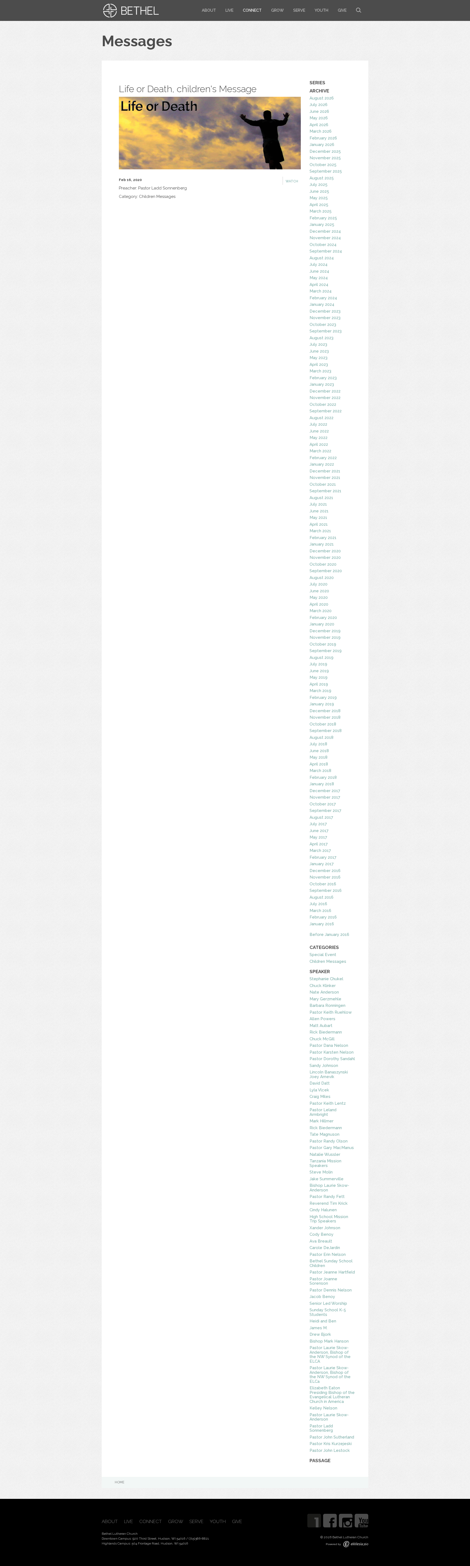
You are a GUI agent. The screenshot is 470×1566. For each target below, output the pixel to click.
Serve (299, 10)
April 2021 (319, 524)
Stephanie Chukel (326, 978)
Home (119, 1482)
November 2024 (325, 237)
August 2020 (322, 577)
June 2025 (319, 191)
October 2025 (323, 164)
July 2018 (318, 744)
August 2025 (322, 178)
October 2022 (323, 404)
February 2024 (323, 297)
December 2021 (325, 471)
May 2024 (319, 277)
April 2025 (319, 204)
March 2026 (321, 131)
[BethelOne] (314, 1520)
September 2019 (326, 650)
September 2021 (325, 490)
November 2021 (325, 477)
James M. (318, 1327)
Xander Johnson (325, 1227)
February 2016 (323, 917)
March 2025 (321, 211)
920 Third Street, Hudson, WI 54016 (158, 1538)
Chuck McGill (322, 1038)
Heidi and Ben (323, 1321)
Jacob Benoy (322, 1296)
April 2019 (319, 684)
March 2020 (321, 610)
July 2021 (318, 504)
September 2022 (326, 411)
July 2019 (318, 664)
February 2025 (323, 218)
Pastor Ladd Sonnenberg (321, 1428)
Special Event (323, 954)
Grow (277, 10)
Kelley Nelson (323, 1408)
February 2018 (323, 777)
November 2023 (325, 317)
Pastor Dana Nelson (329, 1045)
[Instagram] (345, 1520)
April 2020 (319, 604)
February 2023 (323, 377)
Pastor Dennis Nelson (331, 1290)
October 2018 (323, 724)
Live (229, 10)
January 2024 (322, 304)
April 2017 (319, 844)
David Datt (320, 1083)
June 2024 (319, 271)
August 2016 (321, 897)
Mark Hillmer (321, 1121)
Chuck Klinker (323, 985)
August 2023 (321, 337)
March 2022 (320, 451)
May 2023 (318, 357)
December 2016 (325, 870)
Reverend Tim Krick (329, 1203)
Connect (252, 10)
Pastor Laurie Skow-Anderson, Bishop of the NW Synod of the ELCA (330, 1354)
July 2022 (318, 424)
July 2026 (318, 104)
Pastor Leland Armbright (323, 1112)
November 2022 (325, 397)
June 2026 (319, 111)
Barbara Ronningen (327, 1005)
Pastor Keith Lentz (328, 1103)
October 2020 (323, 564)
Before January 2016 (329, 934)
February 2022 (323, 457)
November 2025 (325, 157)
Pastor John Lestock (330, 1450)
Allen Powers (322, 1018)
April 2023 (319, 364)
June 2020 (319, 591)
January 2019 (322, 704)
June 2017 (319, 830)
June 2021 (319, 511)
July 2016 (318, 903)
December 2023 (325, 311)
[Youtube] (361, 1520)
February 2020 (323, 617)
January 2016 (322, 923)
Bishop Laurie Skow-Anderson (329, 1188)
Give (342, 10)
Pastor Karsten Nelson (332, 1052)
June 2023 (319, 351)
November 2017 (325, 797)
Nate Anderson (324, 992)
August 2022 (321, 417)
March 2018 (320, 770)
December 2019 (325, 630)
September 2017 (325, 810)
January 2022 (322, 464)
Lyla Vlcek (319, 1090)
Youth (321, 10)
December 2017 (325, 790)
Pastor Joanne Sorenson (323, 1281)
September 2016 (326, 890)
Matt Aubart (321, 1025)
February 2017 (323, 857)
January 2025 (322, 224)
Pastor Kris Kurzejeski (331, 1443)
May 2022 (318, 437)
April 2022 (319, 444)
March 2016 (320, 910)
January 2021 (322, 544)
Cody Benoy (321, 1234)
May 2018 (318, 757)
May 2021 (318, 517)
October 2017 (323, 804)
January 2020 (322, 624)
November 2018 (325, 717)
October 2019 (323, 644)
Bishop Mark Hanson (329, 1341)
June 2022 (319, 431)
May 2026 (319, 118)
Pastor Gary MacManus (332, 1147)
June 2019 (319, 670)
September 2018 (326, 730)
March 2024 (321, 291)
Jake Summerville (327, 1178)
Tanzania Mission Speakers (325, 1163)
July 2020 (318, 584)
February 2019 (323, 697)
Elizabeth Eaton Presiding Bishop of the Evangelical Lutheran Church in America (332, 1395)
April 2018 (319, 764)
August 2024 (322, 258)
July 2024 (318, 264)
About (209, 10)
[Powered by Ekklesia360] (355, 1544)
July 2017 (318, 823)
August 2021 (321, 497)
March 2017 (320, 850)
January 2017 (322, 863)
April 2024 (319, 284)
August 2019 (321, 657)
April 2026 (319, 124)
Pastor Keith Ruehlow (331, 1012)
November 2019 (325, 637)
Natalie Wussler (325, 1154)
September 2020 (326, 570)
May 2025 (319, 197)
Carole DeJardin (325, 1247)
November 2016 (325, 877)
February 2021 (323, 537)
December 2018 (325, 710)
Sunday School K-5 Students (328, 1312)
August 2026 (322, 98)
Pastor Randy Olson (329, 1141)
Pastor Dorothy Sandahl (332, 1058)
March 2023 (320, 371)
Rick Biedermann (326, 1032)
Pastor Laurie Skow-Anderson (329, 1417)
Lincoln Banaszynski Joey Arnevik (329, 1074)
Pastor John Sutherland (332, 1437)
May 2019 (318, 677)
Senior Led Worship (328, 1303)
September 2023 (326, 331)
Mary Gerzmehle (325, 999)
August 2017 (321, 817)
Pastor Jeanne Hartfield (332, 1272)
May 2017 (318, 837)
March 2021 (320, 530)
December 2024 (325, 231)
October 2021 (323, 484)
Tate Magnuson (324, 1134)
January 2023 (322, 384)
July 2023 (318, 344)
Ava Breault (321, 1241)
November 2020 (325, 557)
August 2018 (321, 737)
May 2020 (319, 597)
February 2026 (323, 138)
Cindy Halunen (323, 1209)
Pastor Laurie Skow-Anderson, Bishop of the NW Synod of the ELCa (330, 1374)
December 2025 (325, 151)
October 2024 (323, 244)
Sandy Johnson (324, 1065)
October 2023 (323, 324)
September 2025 (326, 171)
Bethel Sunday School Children (331, 1263)
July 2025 (318, 184)
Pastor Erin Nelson (328, 1254)
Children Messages (328, 961)
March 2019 (320, 690)
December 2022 (325, 391)
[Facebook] (330, 1520)
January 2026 (322, 144)
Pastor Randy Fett (327, 1196)
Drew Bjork (320, 1334)
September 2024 (326, 251)
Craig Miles (320, 1096)
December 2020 (325, 551)
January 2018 (322, 784)
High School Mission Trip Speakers (329, 1219)
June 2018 (319, 750)
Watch (292, 181)
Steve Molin (321, 1172)
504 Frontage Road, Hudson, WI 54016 (160, 1543)
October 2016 (323, 884)
